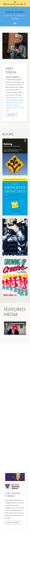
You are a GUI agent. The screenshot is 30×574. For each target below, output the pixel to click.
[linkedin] (15, 2)
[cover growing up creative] (15, 259)
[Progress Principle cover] (15, 179)
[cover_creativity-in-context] (15, 219)
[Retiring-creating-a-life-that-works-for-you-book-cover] (15, 139)
